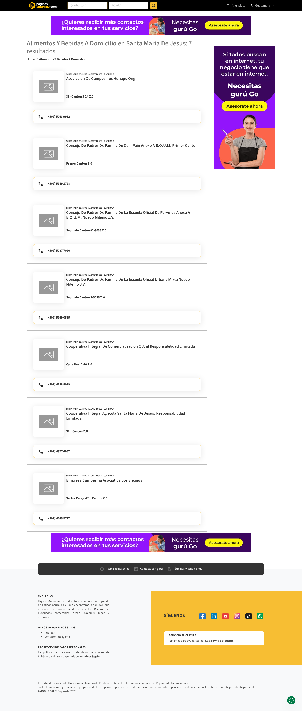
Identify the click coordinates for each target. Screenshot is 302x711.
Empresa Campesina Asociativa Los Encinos (104, 480)
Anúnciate (238, 5)
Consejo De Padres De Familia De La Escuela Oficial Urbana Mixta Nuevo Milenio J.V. (128, 282)
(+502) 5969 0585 (58, 317)
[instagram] (237, 616)
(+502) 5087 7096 (58, 250)
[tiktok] (248, 616)
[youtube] (225, 616)
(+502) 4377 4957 (58, 451)
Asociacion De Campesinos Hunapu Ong (100, 79)
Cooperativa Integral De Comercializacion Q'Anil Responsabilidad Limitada (130, 346)
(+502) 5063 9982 (58, 116)
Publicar (50, 633)
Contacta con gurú (151, 569)
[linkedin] (214, 616)
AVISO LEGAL (46, 691)
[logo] (48, 86)
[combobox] (87, 5)
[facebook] (202, 616)
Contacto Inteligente (57, 637)
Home (31, 59)
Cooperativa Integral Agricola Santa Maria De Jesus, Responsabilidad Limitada (125, 416)
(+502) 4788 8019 (58, 384)
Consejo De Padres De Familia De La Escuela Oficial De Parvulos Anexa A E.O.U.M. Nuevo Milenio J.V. (128, 215)
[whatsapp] (260, 616)
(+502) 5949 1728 (58, 183)
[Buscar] (153, 5)
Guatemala (262, 5)
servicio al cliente (222, 641)
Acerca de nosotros (117, 569)
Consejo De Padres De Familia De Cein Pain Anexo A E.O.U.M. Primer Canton (132, 145)
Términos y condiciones (187, 569)
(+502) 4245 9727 (58, 518)
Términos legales (90, 657)
